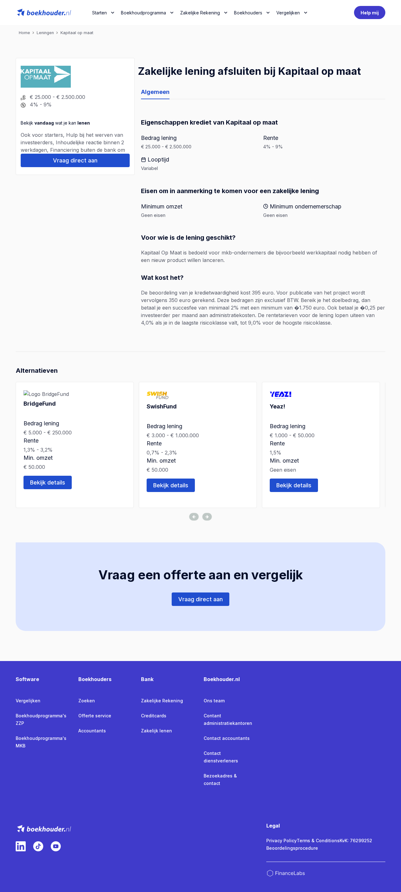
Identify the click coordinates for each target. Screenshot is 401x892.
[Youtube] (56, 846)
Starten (99, 12)
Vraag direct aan (75, 160)
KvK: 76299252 (356, 840)
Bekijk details (47, 482)
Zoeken (86, 700)
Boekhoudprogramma (143, 12)
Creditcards (153, 715)
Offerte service (94, 715)
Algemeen (155, 92)
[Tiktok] (38, 846)
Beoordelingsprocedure (292, 848)
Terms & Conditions (318, 840)
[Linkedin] (21, 846)
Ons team (214, 700)
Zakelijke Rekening (200, 12)
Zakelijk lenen (156, 730)
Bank (147, 679)
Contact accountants (227, 738)
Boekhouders (248, 12)
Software (27, 679)
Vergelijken (28, 700)
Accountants (92, 730)
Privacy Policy (281, 840)
